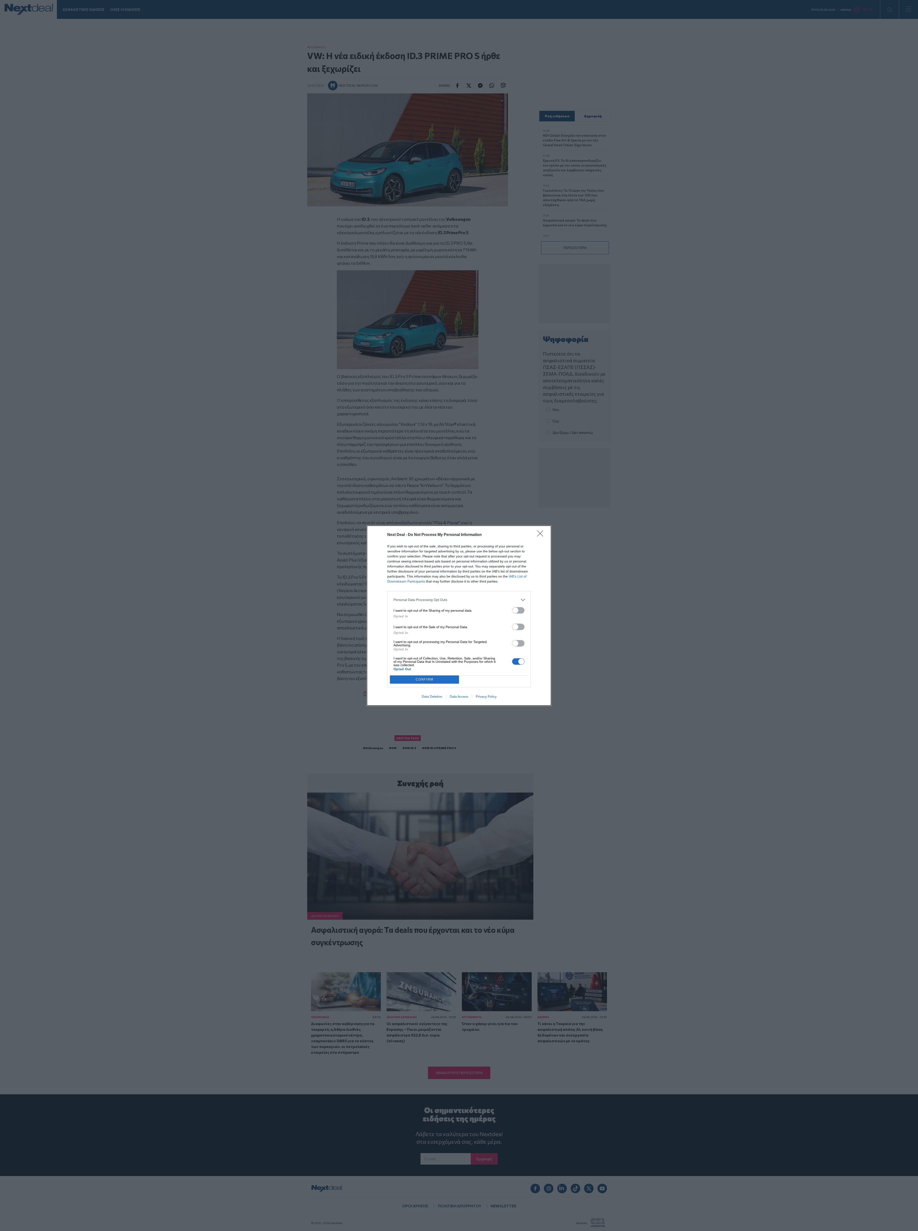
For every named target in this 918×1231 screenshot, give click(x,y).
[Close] (541, 535)
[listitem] (459, 599)
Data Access (459, 696)
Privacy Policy (486, 696)
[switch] (518, 610)
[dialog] (459, 616)
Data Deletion (432, 696)
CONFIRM (424, 679)
